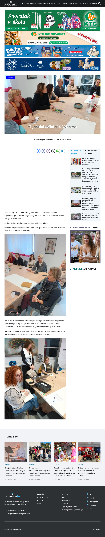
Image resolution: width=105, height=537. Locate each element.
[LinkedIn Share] (63, 151)
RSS (91, 495)
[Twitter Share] (53, 151)
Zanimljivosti (73, 3)
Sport (53, 3)
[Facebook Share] (43, 151)
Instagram (94, 502)
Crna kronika (62, 3)
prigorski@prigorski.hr (16, 510)
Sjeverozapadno (36, 3)
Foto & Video (84, 3)
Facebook (93, 498)
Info (63, 497)
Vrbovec (10, 78)
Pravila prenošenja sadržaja (72, 510)
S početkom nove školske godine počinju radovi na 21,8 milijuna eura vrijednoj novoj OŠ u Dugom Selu (90, 190)
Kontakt (65, 503)
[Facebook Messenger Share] (39, 151)
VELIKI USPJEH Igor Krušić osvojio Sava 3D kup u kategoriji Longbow (90, 161)
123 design (96, 529)
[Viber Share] (48, 151)
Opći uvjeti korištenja (69, 507)
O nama (65, 494)
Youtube (93, 505)
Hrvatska (25, 3)
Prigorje (46, 3)
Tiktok (92, 509)
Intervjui (93, 3)
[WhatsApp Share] (58, 151)
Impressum (66, 500)
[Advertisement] (35, 167)
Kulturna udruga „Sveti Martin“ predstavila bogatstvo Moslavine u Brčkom (90, 217)
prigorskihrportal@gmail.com (19, 514)
